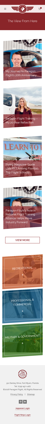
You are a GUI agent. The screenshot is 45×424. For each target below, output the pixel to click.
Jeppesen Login (22, 408)
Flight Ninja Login (23, 415)
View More (22, 240)
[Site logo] (22, 8)
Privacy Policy (16, 394)
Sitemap (31, 394)
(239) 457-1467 (24, 386)
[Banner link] (22, 271)
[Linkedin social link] (25, 402)
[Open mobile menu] (5, 8)
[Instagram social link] (20, 402)
